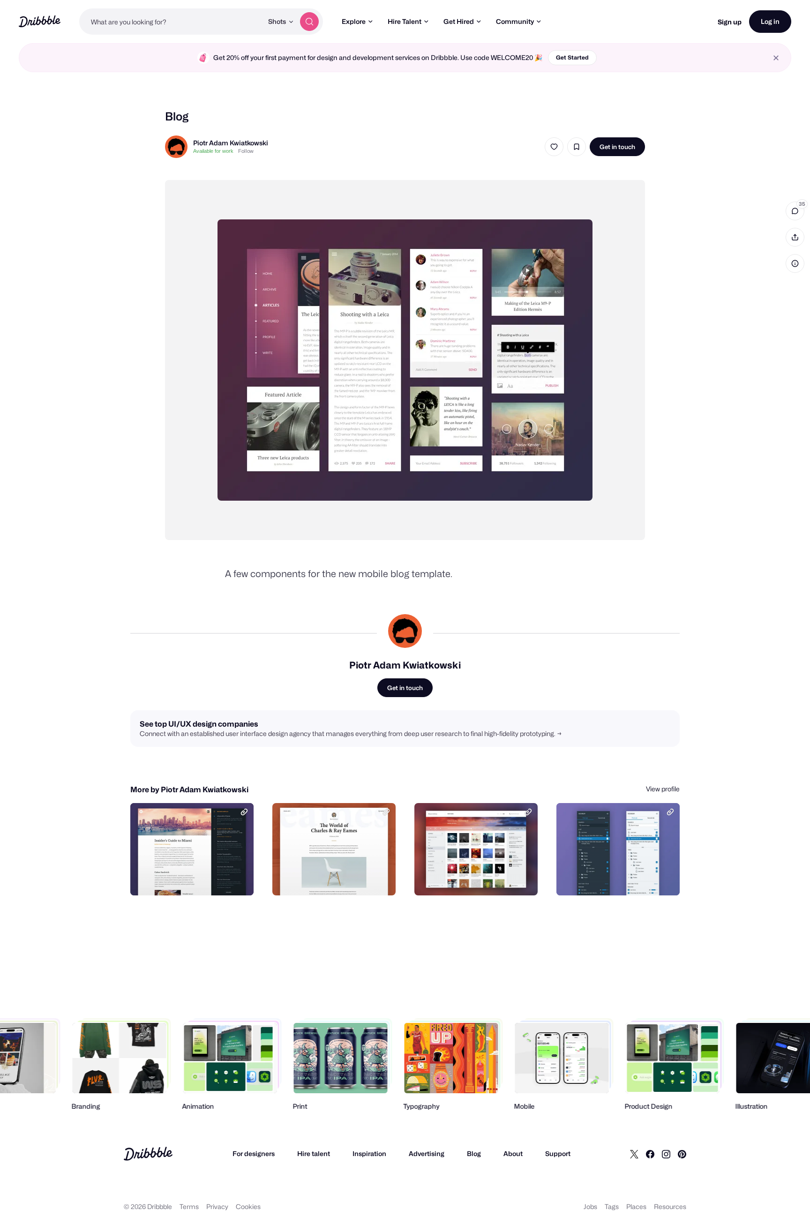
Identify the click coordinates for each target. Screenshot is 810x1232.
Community (515, 21)
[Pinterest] (682, 1153)
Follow (246, 151)
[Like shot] (554, 146)
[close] (776, 58)
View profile (663, 789)
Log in (770, 21)
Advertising (426, 1153)
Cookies (248, 1206)
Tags (612, 1206)
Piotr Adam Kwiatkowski (230, 143)
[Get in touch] (199, 878)
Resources (670, 1206)
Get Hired (458, 21)
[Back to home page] (39, 21)
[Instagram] (666, 1153)
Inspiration (369, 1153)
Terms (189, 1206)
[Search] (309, 21)
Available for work (213, 151)
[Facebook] (650, 1153)
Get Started (572, 57)
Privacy (217, 1206)
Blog (474, 1153)
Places (636, 1206)
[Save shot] (576, 146)
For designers (253, 1153)
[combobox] (171, 21)
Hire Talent (404, 21)
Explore (354, 21)
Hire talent (313, 1153)
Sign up (730, 22)
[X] (634, 1153)
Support (557, 1153)
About (513, 1153)
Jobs (590, 1206)
